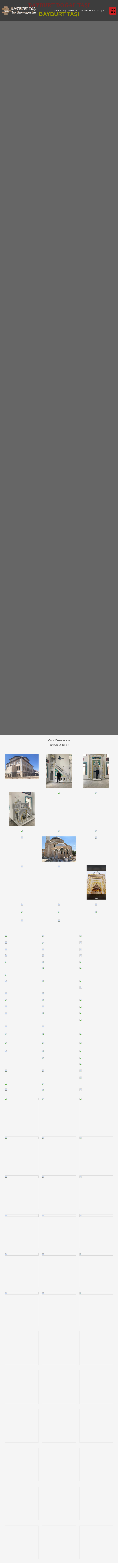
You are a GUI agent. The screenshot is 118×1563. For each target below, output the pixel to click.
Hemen (113, 11)
